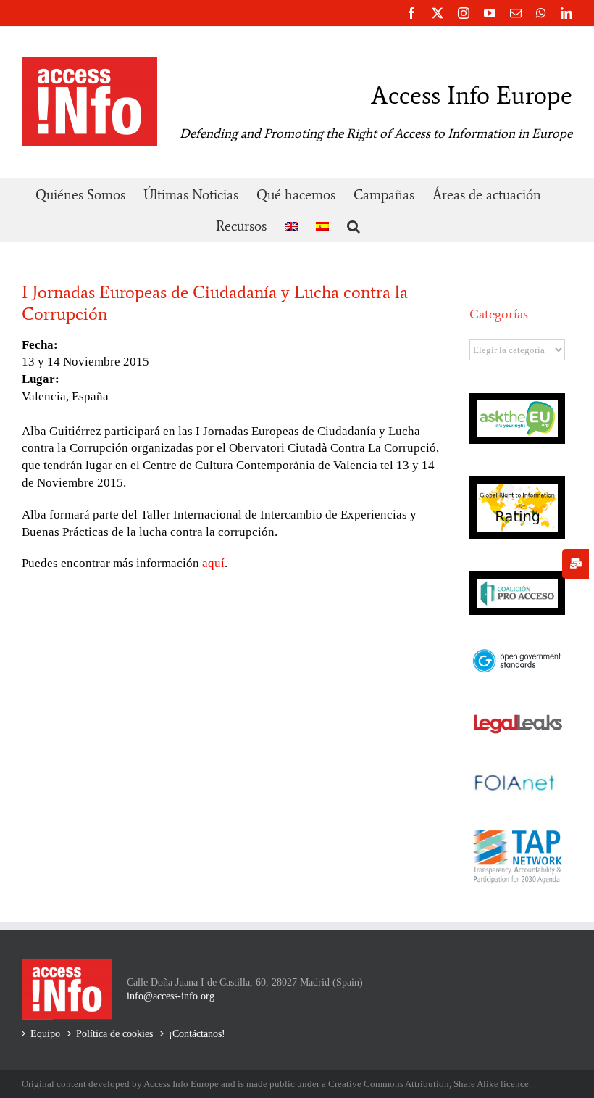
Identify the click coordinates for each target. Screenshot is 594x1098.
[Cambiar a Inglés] (291, 225)
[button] (353, 225)
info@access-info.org (170, 996)
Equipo (45, 1033)
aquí (213, 563)
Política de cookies (114, 1033)
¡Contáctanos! (197, 1033)
